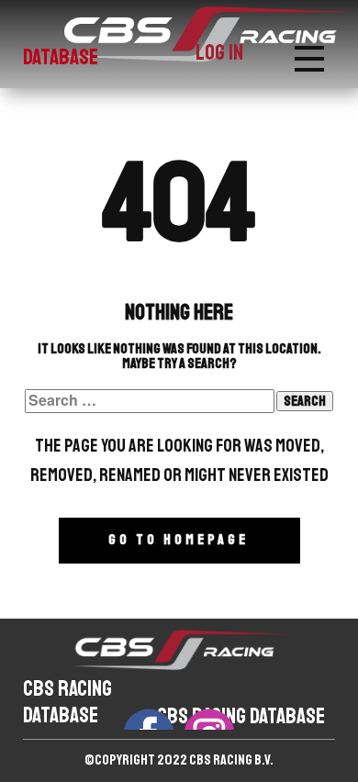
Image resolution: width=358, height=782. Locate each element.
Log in (219, 52)
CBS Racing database (67, 702)
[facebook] (148, 719)
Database (60, 57)
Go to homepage (178, 540)
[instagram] (209, 719)
